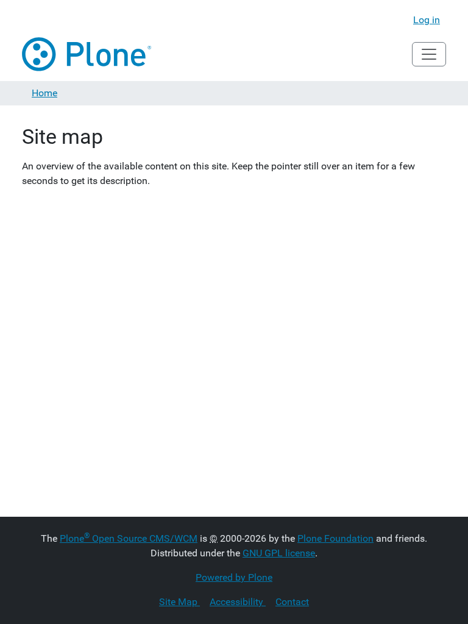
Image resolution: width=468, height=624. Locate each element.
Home (44, 93)
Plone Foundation (335, 538)
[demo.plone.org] (87, 54)
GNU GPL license (279, 553)
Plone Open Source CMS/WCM (128, 538)
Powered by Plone (234, 577)
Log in (426, 20)
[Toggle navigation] (429, 54)
